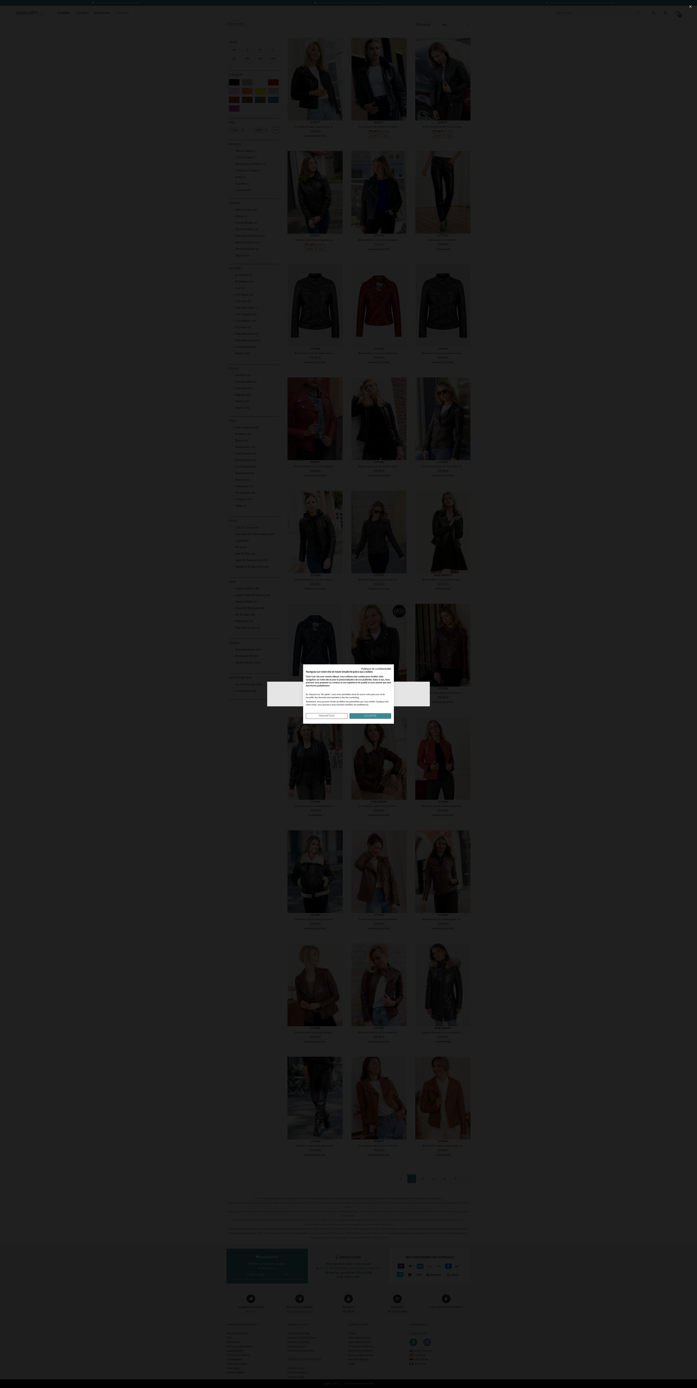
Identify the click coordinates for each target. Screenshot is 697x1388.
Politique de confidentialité (376, 669)
